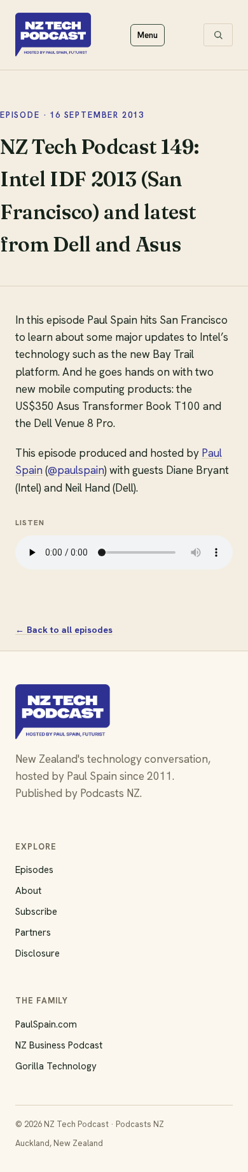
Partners (33, 932)
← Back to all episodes (64, 629)
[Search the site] (218, 34)
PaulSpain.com (46, 1024)
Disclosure (37, 953)
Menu (147, 35)
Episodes (34, 869)
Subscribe (36, 911)
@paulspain (76, 470)
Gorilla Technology (56, 1066)
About (28, 890)
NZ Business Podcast (58, 1045)
